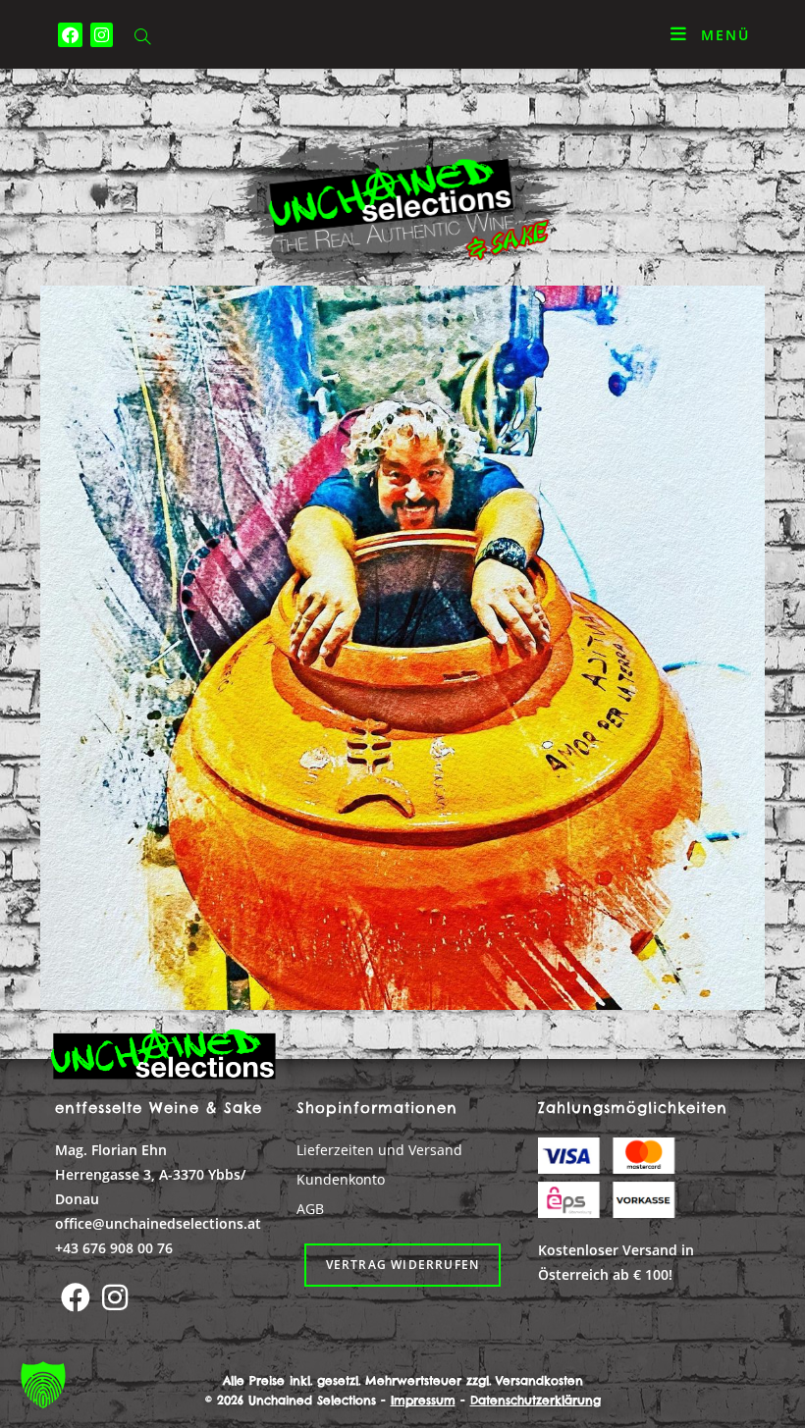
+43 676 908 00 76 (114, 1248)
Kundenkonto (340, 1179)
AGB (310, 1208)
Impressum (423, 1400)
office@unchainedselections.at (158, 1223)
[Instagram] (115, 1297)
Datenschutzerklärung (535, 1400)
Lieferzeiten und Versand (379, 1149)
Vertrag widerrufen (403, 1264)
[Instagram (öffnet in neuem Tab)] (101, 35)
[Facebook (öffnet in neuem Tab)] (70, 35)
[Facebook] (75, 1297)
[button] (43, 1385)
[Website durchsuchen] (142, 38)
